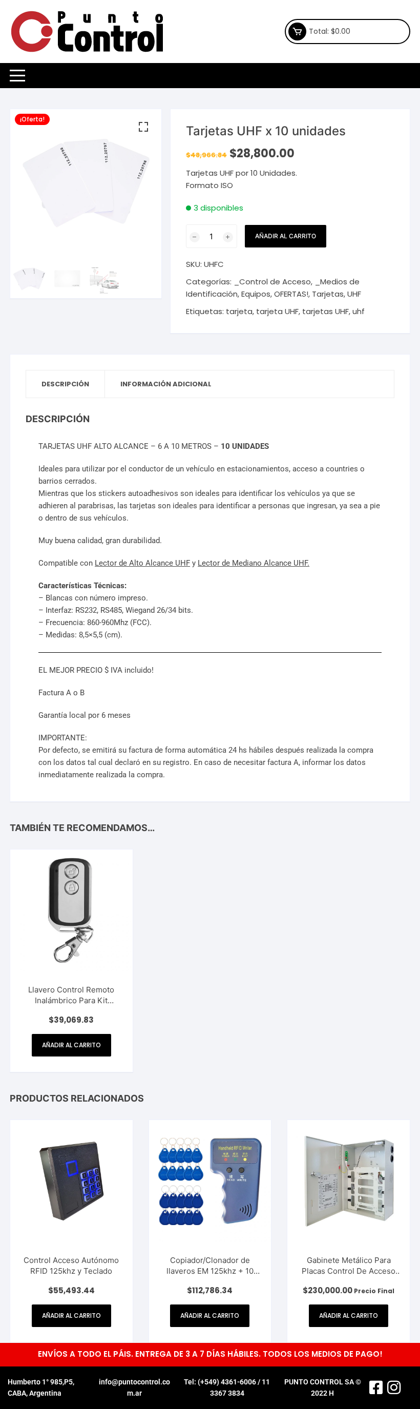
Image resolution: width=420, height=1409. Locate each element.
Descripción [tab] (65, 384)
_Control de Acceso (272, 281)
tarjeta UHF (277, 311)
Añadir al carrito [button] (71, 1045)
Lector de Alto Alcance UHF (142, 563)
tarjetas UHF (325, 311)
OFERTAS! (291, 293)
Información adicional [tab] (166, 384)
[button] (143, 127)
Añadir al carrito (285, 236)
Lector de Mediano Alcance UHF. (253, 563)
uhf (358, 311)
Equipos (255, 293)
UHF (354, 293)
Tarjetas (328, 293)
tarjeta (239, 311)
